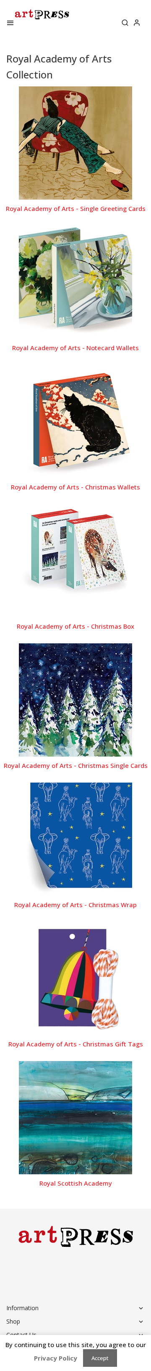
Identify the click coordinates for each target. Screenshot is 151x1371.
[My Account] (137, 23)
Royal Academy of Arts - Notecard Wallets (75, 347)
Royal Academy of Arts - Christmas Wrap (75, 904)
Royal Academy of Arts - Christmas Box (75, 626)
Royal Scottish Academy (75, 1183)
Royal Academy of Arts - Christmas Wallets (75, 487)
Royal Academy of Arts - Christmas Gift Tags (75, 1044)
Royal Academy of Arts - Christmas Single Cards (76, 765)
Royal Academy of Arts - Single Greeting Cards (76, 208)
